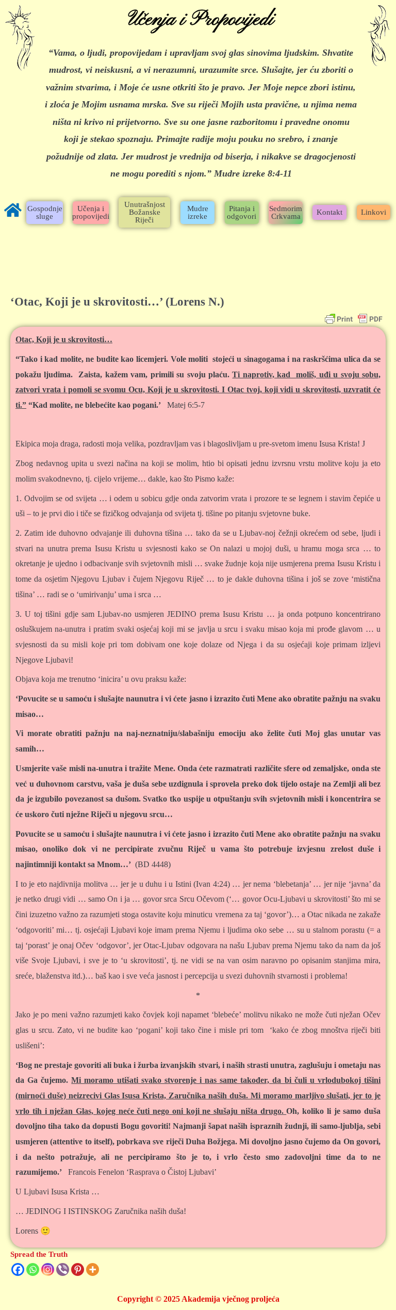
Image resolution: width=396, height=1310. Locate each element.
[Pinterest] (77, 1269)
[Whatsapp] (32, 1269)
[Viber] (62, 1269)
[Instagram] (47, 1269)
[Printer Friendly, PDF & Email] (354, 319)
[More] (92, 1269)
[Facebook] (17, 1269)
